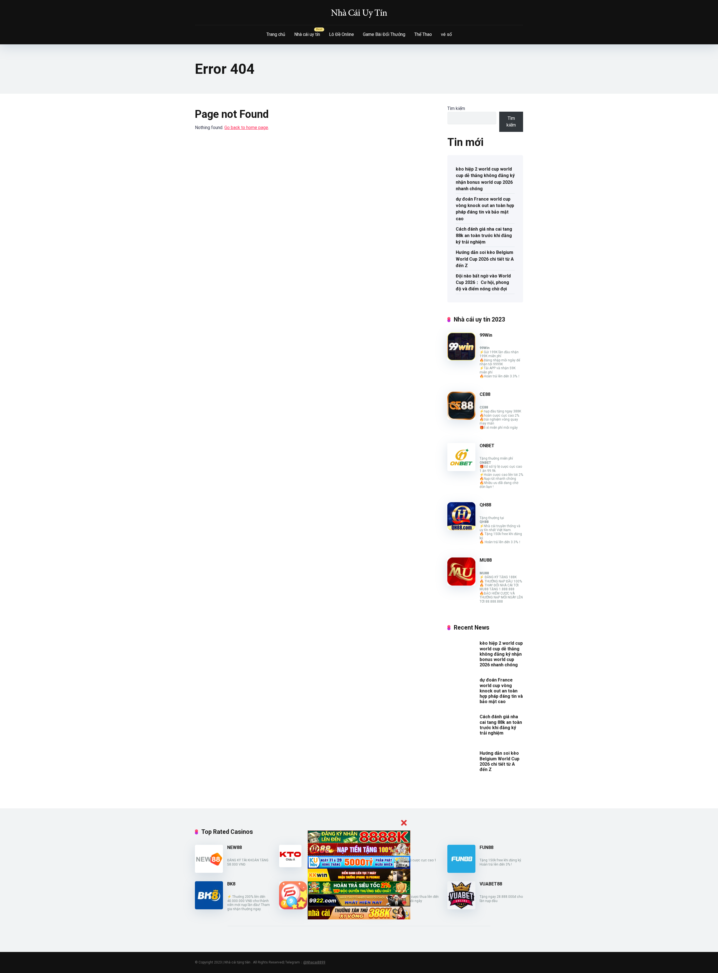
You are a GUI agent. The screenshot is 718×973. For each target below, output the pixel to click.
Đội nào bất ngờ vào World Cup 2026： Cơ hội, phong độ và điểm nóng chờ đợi (483, 282)
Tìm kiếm (456, 108)
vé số (446, 34)
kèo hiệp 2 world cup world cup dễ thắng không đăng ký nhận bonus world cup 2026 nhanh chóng (485, 178)
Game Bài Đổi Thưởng (384, 34)
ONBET (487, 445)
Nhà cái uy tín (307, 34)
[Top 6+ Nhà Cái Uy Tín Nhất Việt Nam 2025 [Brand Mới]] (359, 12)
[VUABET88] (461, 907)
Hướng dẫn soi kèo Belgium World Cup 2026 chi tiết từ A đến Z (485, 259)
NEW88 (234, 847)
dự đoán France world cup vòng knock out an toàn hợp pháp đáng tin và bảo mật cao (485, 208)
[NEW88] (209, 871)
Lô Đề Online (341, 34)
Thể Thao (423, 34)
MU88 (486, 560)
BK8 (231, 884)
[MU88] (461, 584)
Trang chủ (275, 34)
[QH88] (461, 528)
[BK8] (209, 907)
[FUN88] (461, 871)
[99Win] (461, 359)
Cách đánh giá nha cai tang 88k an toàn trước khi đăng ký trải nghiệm (484, 235)
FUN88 (486, 847)
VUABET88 (491, 884)
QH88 (485, 505)
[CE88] (461, 418)
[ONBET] (461, 469)
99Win (486, 335)
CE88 (485, 394)
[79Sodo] (293, 907)
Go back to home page (246, 127)
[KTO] (290, 865)
